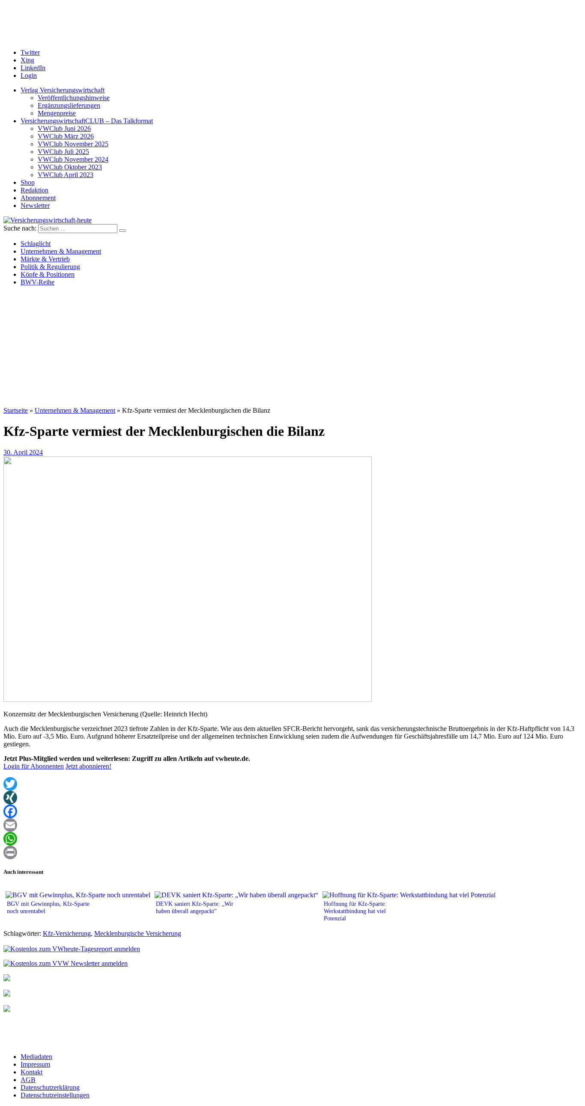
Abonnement (38, 197)
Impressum (35, 1064)
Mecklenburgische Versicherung (137, 933)
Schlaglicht (36, 243)
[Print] (292, 852)
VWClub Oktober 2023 (70, 167)
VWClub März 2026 (66, 136)
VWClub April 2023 (65, 174)
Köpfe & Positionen (48, 274)
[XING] (292, 797)
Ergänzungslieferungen (69, 105)
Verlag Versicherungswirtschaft (62, 90)
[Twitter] (292, 784)
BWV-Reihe (37, 282)
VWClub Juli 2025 (63, 151)
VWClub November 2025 (73, 144)
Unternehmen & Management (61, 251)
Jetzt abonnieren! (88, 766)
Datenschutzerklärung (50, 1087)
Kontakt (31, 1072)
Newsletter (35, 205)
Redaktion (34, 190)
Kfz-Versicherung (67, 933)
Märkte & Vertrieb (45, 259)
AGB (28, 1079)
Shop (28, 182)
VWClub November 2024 (73, 159)
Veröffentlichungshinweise (74, 97)
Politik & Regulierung (50, 266)
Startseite (15, 410)
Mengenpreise (57, 113)
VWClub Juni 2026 (64, 128)
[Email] (292, 825)
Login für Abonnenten (33, 766)
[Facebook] (292, 811)
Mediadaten (36, 1056)
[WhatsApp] (292, 839)
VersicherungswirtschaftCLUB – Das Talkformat (87, 120)
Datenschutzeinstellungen (55, 1095)
